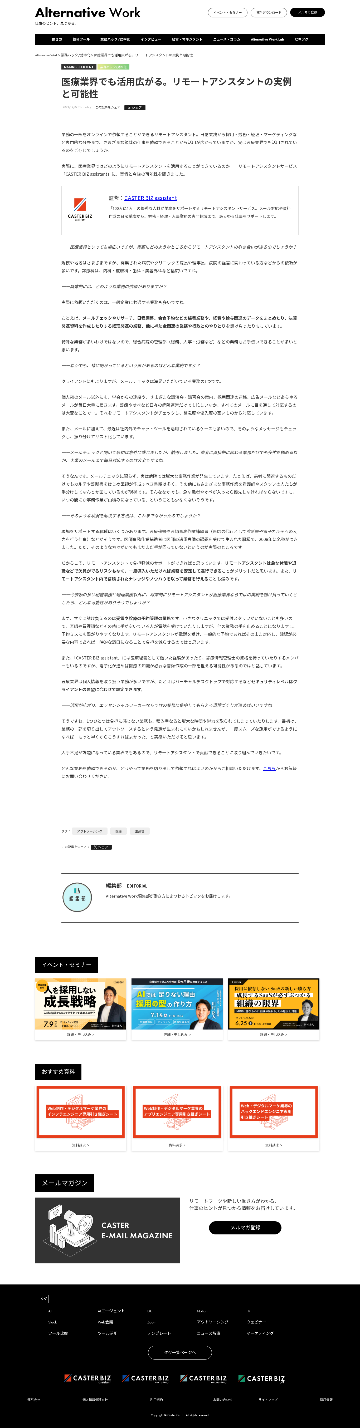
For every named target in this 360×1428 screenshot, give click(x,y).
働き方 (57, 39)
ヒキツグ (301, 39)
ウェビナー (256, 1322)
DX (149, 1311)
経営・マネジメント (187, 39)
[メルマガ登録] (148, 22)
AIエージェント (111, 1311)
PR (248, 1311)
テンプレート (159, 1333)
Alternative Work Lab (267, 39)
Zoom (151, 1322)
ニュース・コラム (226, 39)
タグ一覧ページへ (180, 1352)
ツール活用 (108, 1333)
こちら (269, 768)
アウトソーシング (89, 831)
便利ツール (81, 39)
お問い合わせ (222, 1400)
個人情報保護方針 (95, 1400)
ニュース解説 (208, 1333)
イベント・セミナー (227, 13)
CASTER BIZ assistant (150, 197)
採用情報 (326, 1400)
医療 (118, 831)
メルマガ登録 (307, 12)
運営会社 (33, 1400)
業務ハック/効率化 (115, 39)
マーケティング (260, 1333)
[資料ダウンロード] (145, 22)
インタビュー (151, 39)
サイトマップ (268, 1400)
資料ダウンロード (268, 13)
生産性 (139, 831)
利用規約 (156, 1400)
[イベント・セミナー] (142, 22)
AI (50, 1311)
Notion (202, 1311)
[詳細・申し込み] (80, 1004)
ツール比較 (58, 1333)
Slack (52, 1322)
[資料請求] (80, 1112)
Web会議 (105, 1322)
